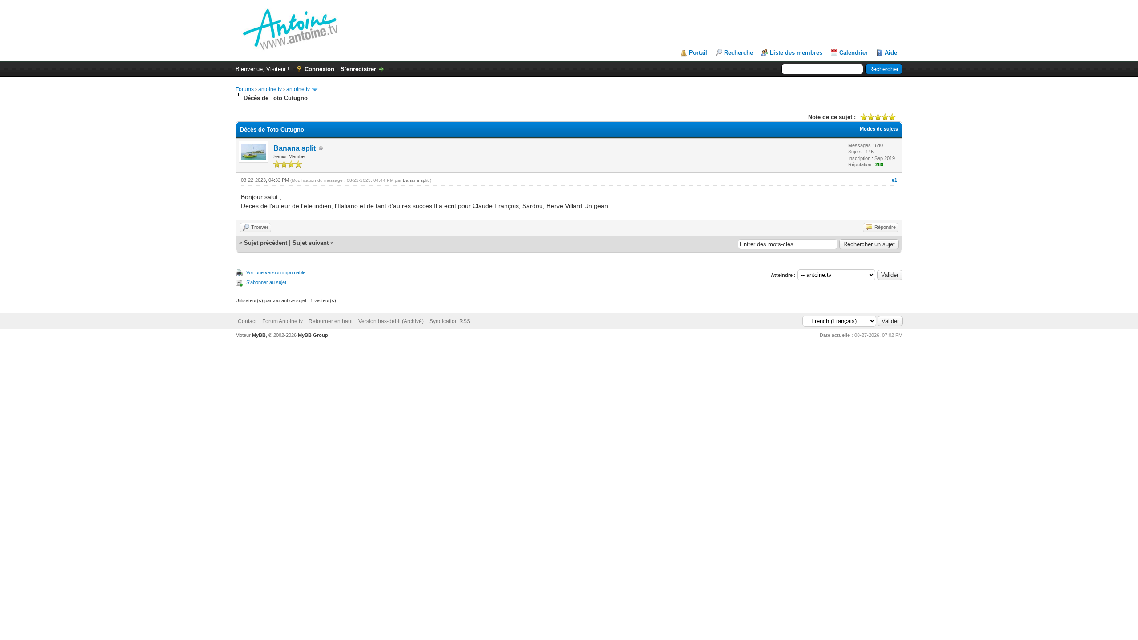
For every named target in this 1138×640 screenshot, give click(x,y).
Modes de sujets (879, 129)
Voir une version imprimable (275, 272)
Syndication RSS (449, 321)
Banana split (294, 148)
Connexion (319, 69)
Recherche (738, 52)
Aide (891, 52)
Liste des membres (796, 52)
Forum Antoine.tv (282, 321)
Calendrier (853, 52)
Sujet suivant (311, 243)
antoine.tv (270, 89)
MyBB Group (313, 335)
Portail (698, 52)
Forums (245, 89)
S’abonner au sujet (266, 282)
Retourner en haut (331, 321)
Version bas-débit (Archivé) (391, 321)
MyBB (259, 335)
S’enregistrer (358, 69)
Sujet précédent (265, 243)
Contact (247, 321)
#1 (894, 180)
